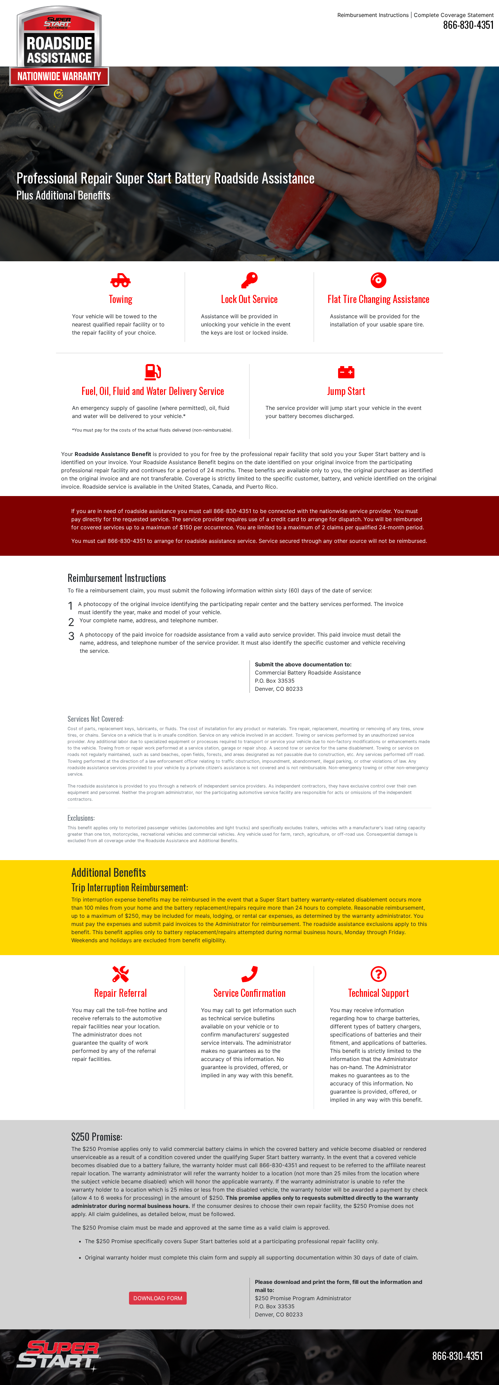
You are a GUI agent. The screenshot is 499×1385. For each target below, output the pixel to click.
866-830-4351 (468, 25)
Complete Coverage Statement (454, 15)
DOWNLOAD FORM (157, 1298)
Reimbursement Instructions (373, 15)
